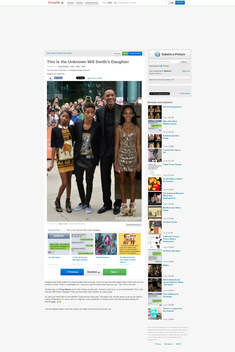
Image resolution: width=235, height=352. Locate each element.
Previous (117, 53)
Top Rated (68, 53)
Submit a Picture (173, 54)
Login (172, 2)
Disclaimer (168, 344)
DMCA (178, 344)
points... (159, 73)
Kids (72, 66)
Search (184, 61)
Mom (78, 66)
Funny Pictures (63, 66)
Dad (83, 66)
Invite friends (185, 93)
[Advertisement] (117, 27)
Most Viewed (57, 53)
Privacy (158, 344)
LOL (54, 2)
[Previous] (71, 151)
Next (125, 53)
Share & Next (135, 53)
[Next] (118, 151)
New (48, 53)
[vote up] (50, 78)
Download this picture (134, 224)
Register (180, 2)
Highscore (186, 71)
